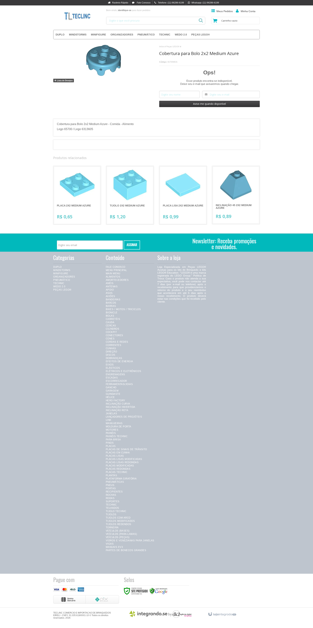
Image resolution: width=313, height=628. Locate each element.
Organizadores (64, 276)
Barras (111, 306)
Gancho (111, 387)
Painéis (111, 433)
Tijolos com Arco (118, 517)
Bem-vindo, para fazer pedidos (128, 10)
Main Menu (113, 273)
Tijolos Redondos (118, 524)
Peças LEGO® (173, 46)
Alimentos (113, 276)
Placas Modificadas (120, 465)
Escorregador (116, 381)
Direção (111, 351)
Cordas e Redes (117, 342)
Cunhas (111, 348)
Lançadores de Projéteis (124, 416)
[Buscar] (200, 19)
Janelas (111, 413)
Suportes (113, 501)
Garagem (112, 390)
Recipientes (114, 491)
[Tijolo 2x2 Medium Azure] (130, 195)
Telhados (112, 508)
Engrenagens (115, 374)
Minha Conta (248, 11)
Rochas (111, 495)
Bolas (110, 315)
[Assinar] (132, 244)
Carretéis (113, 319)
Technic (58, 283)
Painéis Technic (117, 436)
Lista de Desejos (64, 80)
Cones (110, 338)
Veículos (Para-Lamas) (121, 534)
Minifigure (60, 273)
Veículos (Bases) (118, 530)
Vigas (110, 543)
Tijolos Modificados (120, 521)
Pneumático (61, 280)
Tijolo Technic (116, 511)
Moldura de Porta (118, 426)
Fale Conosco (143, 2)
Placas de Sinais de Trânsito (126, 449)
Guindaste (113, 394)
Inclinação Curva (118, 403)
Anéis (110, 283)
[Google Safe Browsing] (158, 591)
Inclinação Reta (117, 410)
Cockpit (111, 332)
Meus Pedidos (224, 11)
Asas (109, 293)
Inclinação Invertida (120, 407)
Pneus (110, 485)
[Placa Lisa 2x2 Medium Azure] (183, 195)
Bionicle (112, 312)
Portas (111, 488)
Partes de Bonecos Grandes (126, 550)
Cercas (111, 325)
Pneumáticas (115, 482)
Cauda (110, 322)
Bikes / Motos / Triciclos (123, 309)
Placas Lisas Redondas (122, 462)
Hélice (110, 397)
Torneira (112, 527)
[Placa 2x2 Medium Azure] (77, 195)
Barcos (111, 302)
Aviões (110, 296)
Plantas (111, 475)
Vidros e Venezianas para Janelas (130, 540)
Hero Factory (115, 400)
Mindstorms (61, 270)
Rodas (110, 498)
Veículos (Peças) (118, 537)
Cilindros (112, 328)
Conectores (114, 335)
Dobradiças (114, 358)
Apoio (110, 289)
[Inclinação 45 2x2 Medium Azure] (236, 195)
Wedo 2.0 (59, 286)
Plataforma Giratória (121, 478)
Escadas (112, 377)
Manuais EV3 (114, 547)
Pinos (110, 442)
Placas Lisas (115, 455)
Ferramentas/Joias (119, 384)
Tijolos (111, 514)
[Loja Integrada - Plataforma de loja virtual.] (221, 613)
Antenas (112, 286)
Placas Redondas (118, 469)
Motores (112, 429)
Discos (110, 355)
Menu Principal (116, 270)
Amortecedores (117, 280)
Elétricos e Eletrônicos (123, 371)
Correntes (113, 345)
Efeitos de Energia (119, 361)
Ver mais (80, 206)
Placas (111, 446)
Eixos (110, 364)
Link (108, 420)
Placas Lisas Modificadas (124, 459)
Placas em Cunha (118, 452)
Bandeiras (113, 299)
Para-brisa (113, 439)
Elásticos (113, 368)
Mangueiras (114, 423)
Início (161, 46)
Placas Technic (117, 472)
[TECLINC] (77, 16)
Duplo (57, 267)
